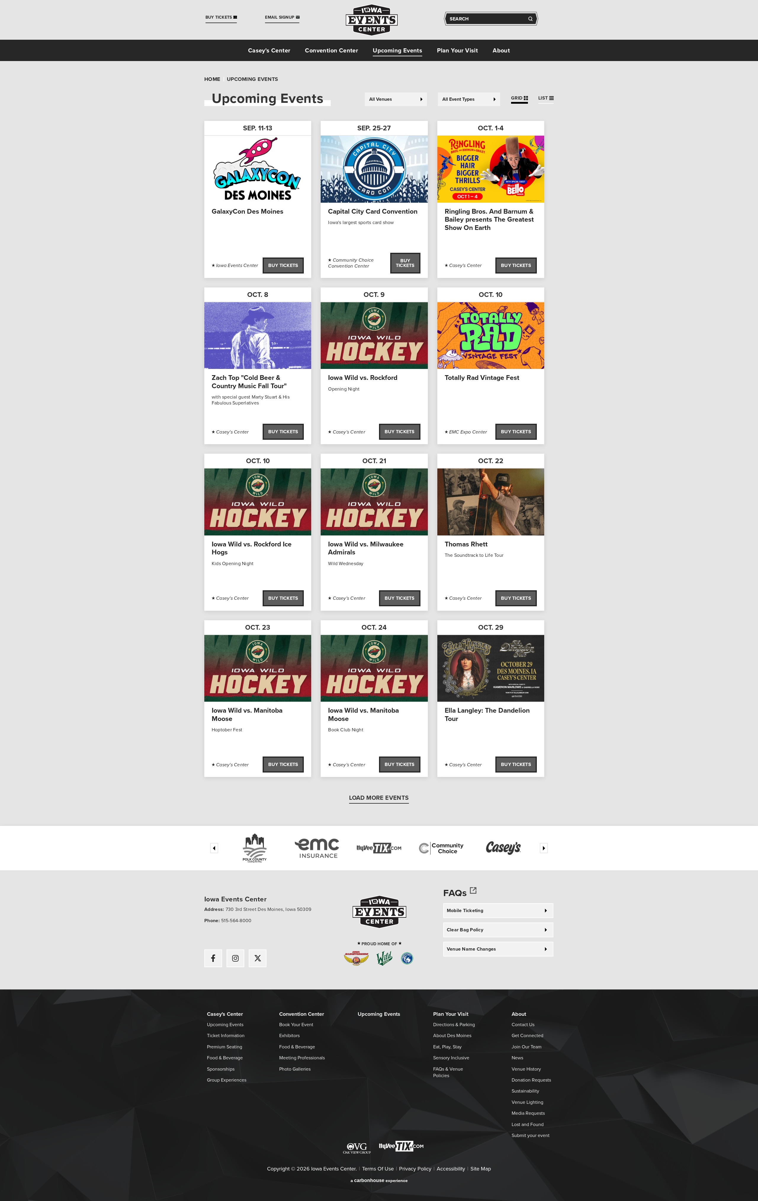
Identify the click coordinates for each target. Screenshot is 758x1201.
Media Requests (528, 1113)
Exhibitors (289, 1035)
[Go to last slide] (214, 848)
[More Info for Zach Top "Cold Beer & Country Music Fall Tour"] (257, 335)
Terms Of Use (378, 1168)
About (501, 50)
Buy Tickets (283, 265)
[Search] (530, 19)
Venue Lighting (527, 1102)
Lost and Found (528, 1124)
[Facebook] (213, 958)
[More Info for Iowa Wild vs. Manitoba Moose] (257, 668)
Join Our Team (527, 1046)
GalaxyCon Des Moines (247, 211)
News (517, 1057)
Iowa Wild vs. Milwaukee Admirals (366, 548)
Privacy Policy (415, 1168)
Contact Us (523, 1024)
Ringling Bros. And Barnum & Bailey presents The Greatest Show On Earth (489, 219)
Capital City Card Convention (372, 211)
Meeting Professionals (302, 1057)
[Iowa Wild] (384, 959)
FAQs (455, 893)
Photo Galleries (295, 1069)
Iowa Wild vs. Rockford (362, 377)
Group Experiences (226, 1080)
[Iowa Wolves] (407, 959)
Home (212, 79)
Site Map (480, 1168)
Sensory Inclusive (451, 1057)
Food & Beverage (225, 1057)
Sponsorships (221, 1069)
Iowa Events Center (372, 20)
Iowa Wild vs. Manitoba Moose (247, 714)
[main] (379, 443)
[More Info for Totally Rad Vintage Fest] (490, 335)
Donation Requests (531, 1080)
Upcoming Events (397, 50)
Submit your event (531, 1135)
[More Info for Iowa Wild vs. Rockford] (374, 335)
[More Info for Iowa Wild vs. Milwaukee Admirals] (374, 501)
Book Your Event (296, 1024)
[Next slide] (544, 848)
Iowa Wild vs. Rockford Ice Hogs (252, 548)
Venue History (526, 1069)
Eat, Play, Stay (447, 1046)
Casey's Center (269, 50)
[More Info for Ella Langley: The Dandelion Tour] (490, 668)
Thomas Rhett (466, 544)
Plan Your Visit (457, 50)
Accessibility (451, 1168)
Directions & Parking (454, 1024)
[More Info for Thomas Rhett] (490, 501)
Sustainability (525, 1091)
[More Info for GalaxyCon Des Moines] (257, 169)
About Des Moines (452, 1035)
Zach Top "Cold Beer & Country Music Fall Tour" (249, 381)
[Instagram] (235, 958)
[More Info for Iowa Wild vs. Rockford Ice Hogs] (257, 501)
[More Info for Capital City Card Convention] (374, 169)
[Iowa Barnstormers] (356, 959)
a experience (379, 1180)
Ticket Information (226, 1035)
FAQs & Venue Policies (448, 1072)
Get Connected (527, 1035)
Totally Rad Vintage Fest (482, 377)
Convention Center (331, 50)
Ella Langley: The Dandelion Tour (487, 714)
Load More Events (379, 798)
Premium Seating (224, 1046)
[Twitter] (257, 958)
